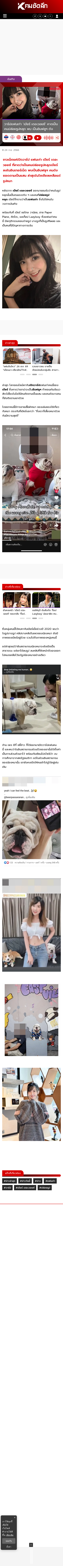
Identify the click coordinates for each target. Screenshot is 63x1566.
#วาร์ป (7, 1188)
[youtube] (45, 16)
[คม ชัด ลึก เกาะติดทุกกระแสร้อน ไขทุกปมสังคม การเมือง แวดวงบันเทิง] (31, 6)
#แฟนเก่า (50, 1181)
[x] (40, 16)
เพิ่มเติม (9, 1535)
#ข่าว (38, 1181)
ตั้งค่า (8, 1547)
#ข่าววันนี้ (25, 1181)
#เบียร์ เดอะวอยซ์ (25, 1188)
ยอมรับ (9, 1541)
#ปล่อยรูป (44, 1188)
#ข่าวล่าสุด (9, 1181)
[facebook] (35, 16)
